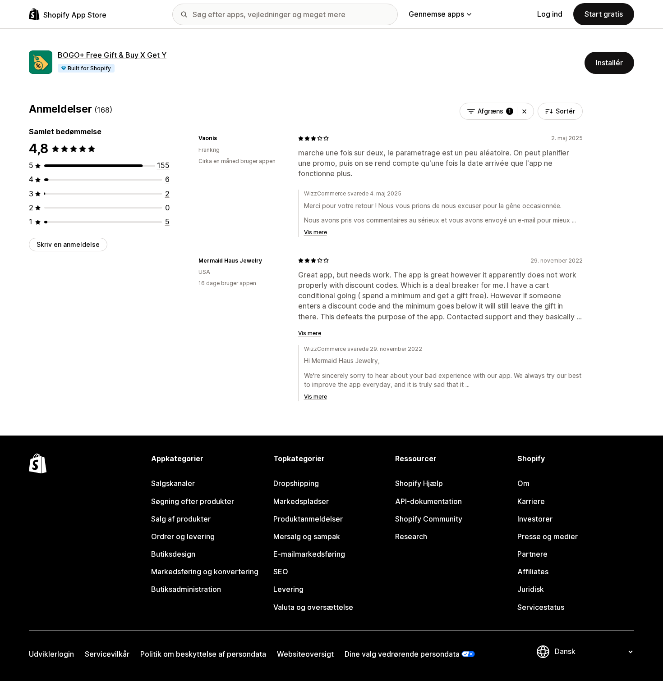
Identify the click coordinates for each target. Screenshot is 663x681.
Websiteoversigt (305, 653)
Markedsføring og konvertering (204, 571)
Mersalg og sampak (306, 536)
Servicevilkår (107, 653)
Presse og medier (547, 536)
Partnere (532, 553)
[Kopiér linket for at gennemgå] (222, 138)
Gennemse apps (436, 13)
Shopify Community (428, 518)
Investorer (534, 518)
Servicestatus (540, 607)
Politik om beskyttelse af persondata (203, 653)
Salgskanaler (173, 483)
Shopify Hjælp (419, 483)
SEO (280, 571)
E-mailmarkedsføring (309, 553)
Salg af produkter (181, 518)
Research (411, 536)
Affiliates (532, 571)
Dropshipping (296, 483)
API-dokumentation (428, 501)
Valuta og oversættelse (313, 607)
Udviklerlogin (51, 653)
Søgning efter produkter (192, 501)
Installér (609, 62)
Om (523, 483)
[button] (524, 111)
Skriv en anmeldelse (68, 244)
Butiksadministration (186, 589)
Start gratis (604, 13)
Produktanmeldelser (308, 518)
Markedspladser (301, 501)
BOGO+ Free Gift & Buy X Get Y (112, 54)
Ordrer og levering (183, 536)
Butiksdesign (173, 553)
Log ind (549, 13)
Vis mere (315, 232)
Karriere (531, 501)
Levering (288, 589)
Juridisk (530, 589)
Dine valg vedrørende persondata (402, 653)
